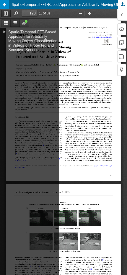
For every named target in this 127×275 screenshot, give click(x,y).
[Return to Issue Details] (4, 4)
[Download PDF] (122, 4)
